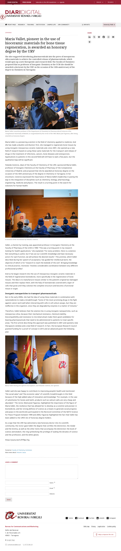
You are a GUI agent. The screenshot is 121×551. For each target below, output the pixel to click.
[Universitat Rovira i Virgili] (23, 515)
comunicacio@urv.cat (14, 544)
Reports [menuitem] (87, 24)
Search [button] (111, 2)
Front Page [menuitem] (11, 24)
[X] (94, 37)
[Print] (89, 42)
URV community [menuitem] (63, 24)
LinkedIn (101, 518)
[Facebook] (104, 37)
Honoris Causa (21, 452)
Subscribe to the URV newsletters (46, 2)
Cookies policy (111, 526)
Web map (86, 526)
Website (52, 494)
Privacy (93, 526)
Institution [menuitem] (40, 24)
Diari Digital (13, 2)
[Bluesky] (99, 37)
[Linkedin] (89, 37)
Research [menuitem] (21, 24)
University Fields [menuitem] (108, 24)
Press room (26, 2)
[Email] (113, 37)
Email (51, 488)
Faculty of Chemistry (18, 450)
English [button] (99, 2)
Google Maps (11, 540)
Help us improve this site (105, 534)
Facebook (81, 518)
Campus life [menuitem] (51, 24)
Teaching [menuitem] (30, 24)
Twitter (70, 518)
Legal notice (101, 526)
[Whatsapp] (108, 37)
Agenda (62, 2)
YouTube (91, 518)
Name (51, 483)
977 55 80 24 (28, 544)
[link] (23, 14)
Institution (28, 450)
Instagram (112, 518)
